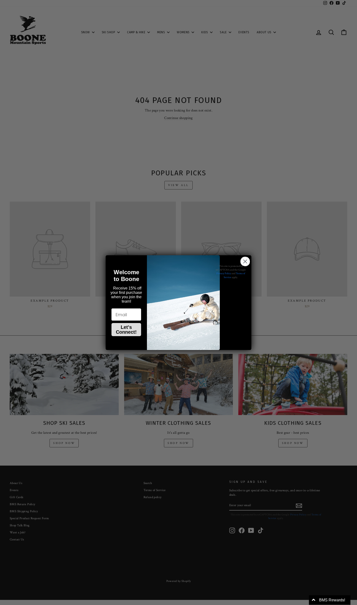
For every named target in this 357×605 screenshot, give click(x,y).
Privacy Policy (223, 273)
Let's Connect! (126, 329)
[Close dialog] (245, 261)
